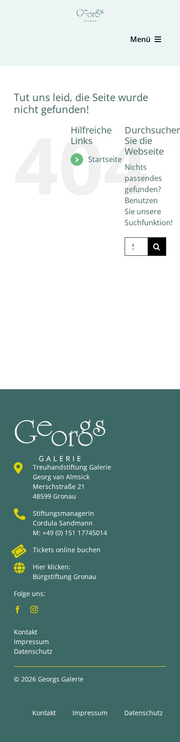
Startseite (105, 159)
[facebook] (17, 609)
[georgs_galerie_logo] (90, 13)
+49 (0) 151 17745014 (74, 532)
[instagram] (34, 609)
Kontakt (25, 631)
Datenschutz (33, 651)
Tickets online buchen (67, 549)
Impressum (31, 641)
